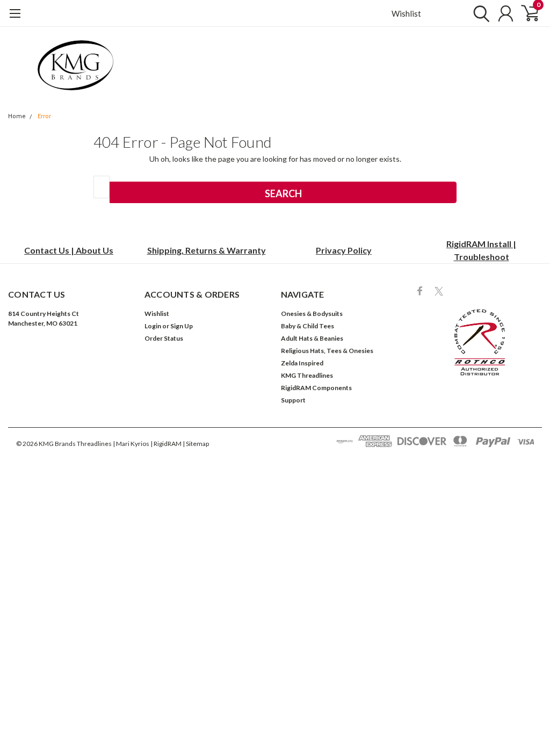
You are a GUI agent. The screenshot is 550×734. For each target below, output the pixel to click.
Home (17, 116)
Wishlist (406, 13)
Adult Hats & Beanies (312, 338)
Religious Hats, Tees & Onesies (327, 351)
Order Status (163, 338)
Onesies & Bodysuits (312, 314)
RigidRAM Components (316, 388)
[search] (479, 13)
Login (152, 326)
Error (44, 116)
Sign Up (181, 326)
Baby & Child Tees (307, 326)
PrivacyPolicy (344, 250)
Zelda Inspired (302, 363)
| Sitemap (196, 444)
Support (293, 400)
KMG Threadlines (307, 375)
